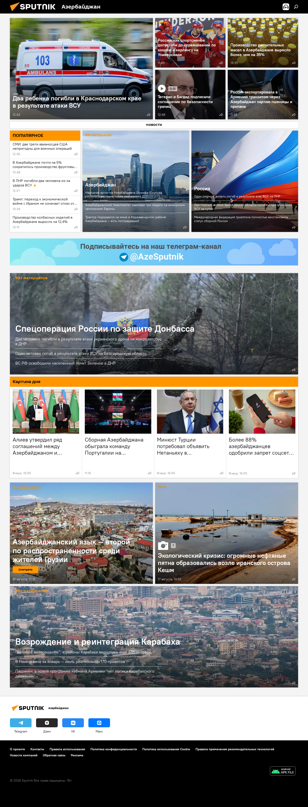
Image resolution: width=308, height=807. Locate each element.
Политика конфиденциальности (113, 749)
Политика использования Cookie (166, 749)
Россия (244, 181)
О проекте (17, 749)
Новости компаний (23, 755)
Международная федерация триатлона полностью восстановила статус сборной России (241, 219)
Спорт (163, 23)
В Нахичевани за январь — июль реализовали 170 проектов (70, 661)
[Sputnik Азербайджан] (34, 12)
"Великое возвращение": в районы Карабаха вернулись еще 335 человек (83, 652)
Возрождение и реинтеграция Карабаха (97, 641)
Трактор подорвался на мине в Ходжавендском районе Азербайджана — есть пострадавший (125, 219)
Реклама (77, 755)
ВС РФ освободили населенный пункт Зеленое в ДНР (65, 363)
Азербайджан (100, 184)
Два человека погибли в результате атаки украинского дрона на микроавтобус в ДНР (88, 341)
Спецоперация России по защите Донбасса (105, 328)
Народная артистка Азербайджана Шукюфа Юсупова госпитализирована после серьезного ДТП (123, 194)
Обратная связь (54, 755)
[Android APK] (282, 771)
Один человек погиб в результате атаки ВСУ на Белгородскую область (81, 353)
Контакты (37, 749)
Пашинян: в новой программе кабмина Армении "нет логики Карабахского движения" (84, 673)
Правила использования (67, 749)
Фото (162, 487)
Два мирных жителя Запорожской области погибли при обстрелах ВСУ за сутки (243, 207)
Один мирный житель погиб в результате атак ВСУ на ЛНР (237, 196)
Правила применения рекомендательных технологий (234, 749)
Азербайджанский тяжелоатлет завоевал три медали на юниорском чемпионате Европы (135, 207)
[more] (149, 115)
